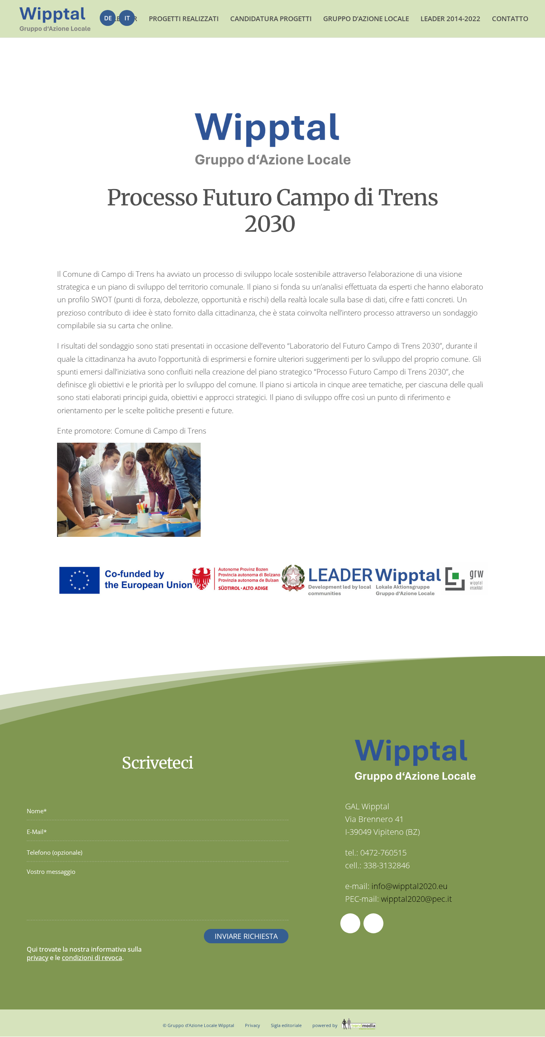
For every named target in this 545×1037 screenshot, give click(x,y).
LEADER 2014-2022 (450, 18)
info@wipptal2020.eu (409, 886)
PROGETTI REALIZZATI (184, 18)
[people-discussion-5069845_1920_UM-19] (129, 537)
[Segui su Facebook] (350, 923)
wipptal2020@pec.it (416, 898)
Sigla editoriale (286, 1025)
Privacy (252, 1025)
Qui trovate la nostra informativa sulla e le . (84, 953)
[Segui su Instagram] (373, 923)
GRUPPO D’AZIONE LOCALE (366, 18)
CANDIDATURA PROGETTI (271, 18)
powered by (325, 1025)
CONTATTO (510, 18)
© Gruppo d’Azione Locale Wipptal (198, 1025)
